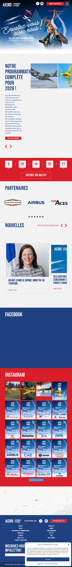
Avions (51, 528)
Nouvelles (51, 526)
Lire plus (12, 290)
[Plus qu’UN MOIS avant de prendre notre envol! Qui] (59, 391)
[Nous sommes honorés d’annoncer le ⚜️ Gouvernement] (43, 468)
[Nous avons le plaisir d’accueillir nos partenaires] (43, 429)
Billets (51, 533)
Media (20, 528)
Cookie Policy (40, 563)
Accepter (48, 559)
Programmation (51, 531)
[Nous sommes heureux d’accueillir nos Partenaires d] (59, 410)
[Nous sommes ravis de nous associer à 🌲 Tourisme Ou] (28, 468)
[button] (68, 545)
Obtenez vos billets (36, 175)
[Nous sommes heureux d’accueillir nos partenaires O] (12, 448)
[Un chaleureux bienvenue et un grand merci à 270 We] (28, 410)
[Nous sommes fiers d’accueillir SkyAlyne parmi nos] (12, 410)
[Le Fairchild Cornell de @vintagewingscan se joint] (12, 391)
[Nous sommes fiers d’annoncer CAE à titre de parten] (28, 448)
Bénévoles (20, 533)
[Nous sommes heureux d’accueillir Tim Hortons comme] (12, 468)
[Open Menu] (67, 4)
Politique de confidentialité (51, 563)
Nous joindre (51, 538)
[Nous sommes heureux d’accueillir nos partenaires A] (59, 429)
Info (51, 535)
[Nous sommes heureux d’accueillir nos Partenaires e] (12, 429)
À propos (20, 535)
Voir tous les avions (13, 138)
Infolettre (20, 538)
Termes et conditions (20, 540)
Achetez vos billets (55, 4)
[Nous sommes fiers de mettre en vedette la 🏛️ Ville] (59, 468)
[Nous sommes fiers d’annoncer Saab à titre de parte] (43, 448)
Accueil (21, 526)
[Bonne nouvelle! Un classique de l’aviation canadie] (28, 391)
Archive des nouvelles (47, 225)
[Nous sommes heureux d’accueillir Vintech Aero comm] (59, 448)
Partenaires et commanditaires (20, 531)
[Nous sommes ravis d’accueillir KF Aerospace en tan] (43, 410)
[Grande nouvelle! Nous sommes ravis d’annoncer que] (43, 389)
